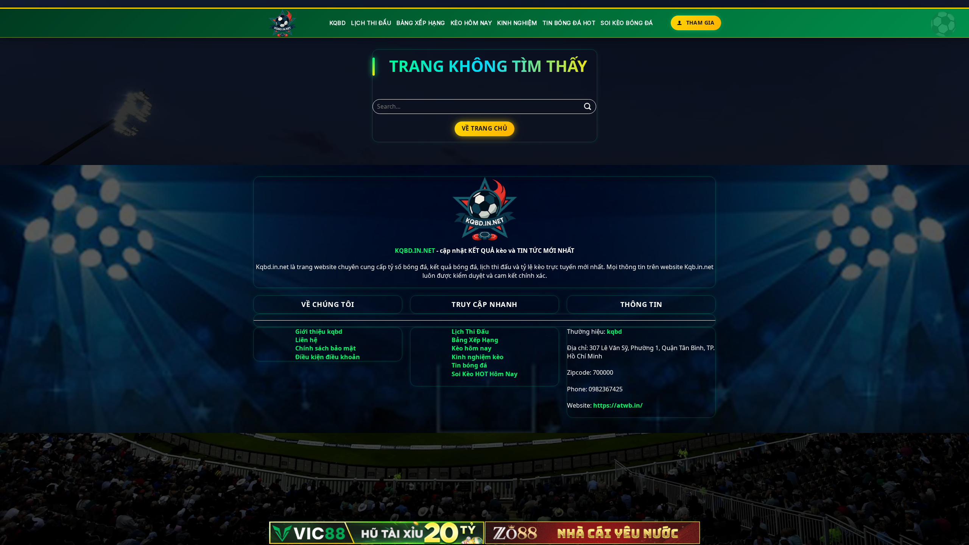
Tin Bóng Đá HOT (569, 22)
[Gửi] (587, 106)
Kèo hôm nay (471, 22)
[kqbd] (283, 23)
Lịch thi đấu (371, 22)
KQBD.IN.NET (415, 250)
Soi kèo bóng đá (627, 22)
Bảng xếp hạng (420, 22)
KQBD (337, 22)
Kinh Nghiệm (517, 22)
